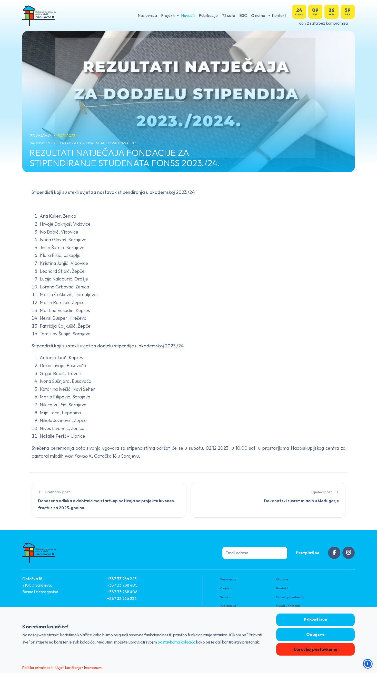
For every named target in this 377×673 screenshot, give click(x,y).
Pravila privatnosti (290, 597)
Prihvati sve (315, 619)
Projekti (168, 15)
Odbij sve (315, 634)
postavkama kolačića (176, 642)
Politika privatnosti (37, 667)
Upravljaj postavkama (315, 649)
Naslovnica (147, 15)
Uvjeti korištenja (288, 606)
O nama (258, 15)
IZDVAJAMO (40, 135)
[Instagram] (348, 553)
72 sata (228, 15)
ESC (243, 15)
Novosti (188, 15)
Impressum (93, 667)
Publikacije (208, 15)
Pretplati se (308, 552)
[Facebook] (334, 553)
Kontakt (279, 15)
